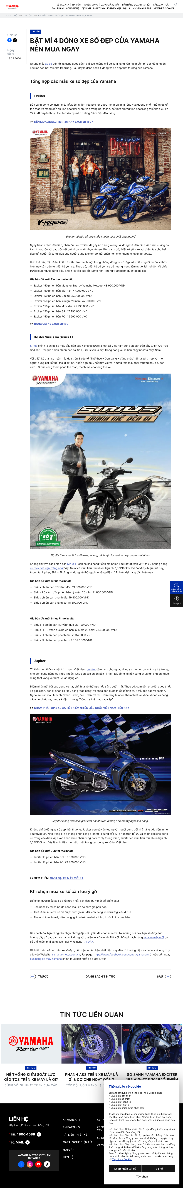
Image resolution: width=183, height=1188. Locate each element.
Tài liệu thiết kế (75, 1134)
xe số (48, 63)
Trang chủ (11, 15)
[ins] (30, 1164)
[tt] (47, 1164)
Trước (43, 976)
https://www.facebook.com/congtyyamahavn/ (122, 954)
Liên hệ (68, 1157)
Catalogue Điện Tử (77, 1142)
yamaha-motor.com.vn (66, 954)
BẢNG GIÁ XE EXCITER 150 (51, 323)
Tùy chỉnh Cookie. (122, 1159)
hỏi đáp (69, 1149)
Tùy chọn (142, 1176)
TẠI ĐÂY (88, 941)
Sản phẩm (58, 8)
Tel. (23, 1134)
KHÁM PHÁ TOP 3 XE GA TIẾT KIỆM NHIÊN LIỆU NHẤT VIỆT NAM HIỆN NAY (81, 708)
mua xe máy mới (154, 937)
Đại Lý (126, 8)
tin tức (76, 4)
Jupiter (91, 669)
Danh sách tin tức (100, 976)
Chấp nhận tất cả (125, 1168)
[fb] (21, 1164)
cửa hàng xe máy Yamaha (46, 958)
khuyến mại (114, 8)
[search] (175, 4)
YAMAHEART (71, 1119)
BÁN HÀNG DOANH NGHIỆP (136, 4)
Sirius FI (72, 564)
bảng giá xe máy (110, 4)
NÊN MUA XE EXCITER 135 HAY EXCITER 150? (63, 121)
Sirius (33, 345)
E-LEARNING (71, 1127)
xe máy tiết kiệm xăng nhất (47, 568)
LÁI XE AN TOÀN (161, 4)
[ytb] (38, 1164)
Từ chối (159, 1168)
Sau (160, 976)
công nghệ (72, 8)
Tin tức (28, 15)
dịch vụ (86, 8)
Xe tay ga (104, 1119)
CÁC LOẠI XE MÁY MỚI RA (66, 878)
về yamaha (63, 4)
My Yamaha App (142, 8)
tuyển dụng (91, 4)
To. (17, 1142)
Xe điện (102, 1138)
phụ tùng (99, 8)
